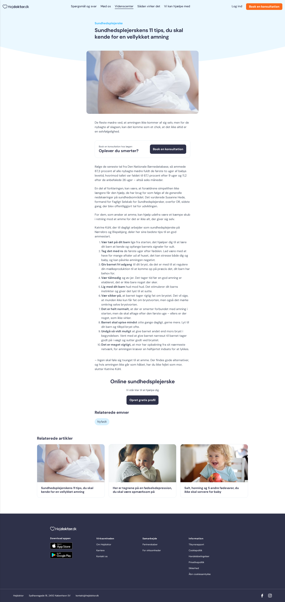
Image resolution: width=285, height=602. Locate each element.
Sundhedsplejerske (109, 23)
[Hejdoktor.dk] (16, 7)
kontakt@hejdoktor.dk (87, 595)
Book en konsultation (264, 7)
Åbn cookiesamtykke (200, 574)
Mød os (106, 6)
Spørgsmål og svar (84, 6)
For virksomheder (151, 550)
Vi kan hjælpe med (177, 6)
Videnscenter (124, 6)
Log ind (237, 6)
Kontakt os (102, 556)
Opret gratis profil (142, 400)
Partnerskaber (150, 544)
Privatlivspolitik (196, 562)
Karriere (100, 550)
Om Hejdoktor (103, 544)
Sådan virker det (148, 6)
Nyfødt (102, 422)
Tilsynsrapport (196, 544)
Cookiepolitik (195, 550)
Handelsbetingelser (199, 556)
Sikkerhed (194, 568)
